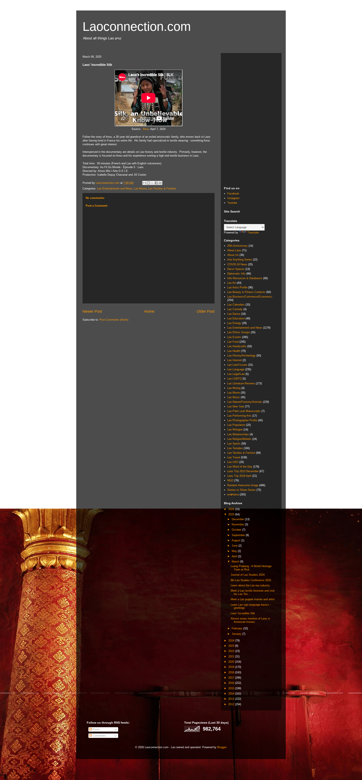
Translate (253, 232)
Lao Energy (234, 323)
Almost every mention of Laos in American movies (250, 620)
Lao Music (233, 397)
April (235, 556)
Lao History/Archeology (241, 355)
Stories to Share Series (241, 489)
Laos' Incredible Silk (243, 613)
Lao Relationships (238, 434)
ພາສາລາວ (233, 494)
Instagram (233, 198)
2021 (231, 656)
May (235, 551)
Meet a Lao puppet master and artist (253, 599)
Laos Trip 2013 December (243, 471)
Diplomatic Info (236, 273)
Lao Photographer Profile (242, 420)
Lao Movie (140, 188)
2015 (231, 688)
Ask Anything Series (239, 259)
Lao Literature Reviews (241, 383)
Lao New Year (235, 406)
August (236, 540)
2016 (231, 682)
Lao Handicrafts (236, 346)
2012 (231, 704)
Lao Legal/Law (236, 374)
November (238, 524)
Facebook (233, 193)
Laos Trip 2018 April (239, 475)
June (235, 545)
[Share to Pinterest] (160, 183)
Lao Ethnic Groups (238, 332)
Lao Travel (233, 457)
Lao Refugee (235, 429)
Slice (146, 129)
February (237, 628)
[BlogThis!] (148, 183)
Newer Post (92, 311)
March (236, 561)
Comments (99, 735)
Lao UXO (232, 462)
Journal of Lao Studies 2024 (248, 574)
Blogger (221, 747)
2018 (231, 672)
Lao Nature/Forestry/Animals (244, 401)
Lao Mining (233, 388)
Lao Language (235, 369)
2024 (231, 640)
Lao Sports (233, 443)
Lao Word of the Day (239, 466)
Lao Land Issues (237, 364)
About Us (233, 255)
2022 (231, 651)
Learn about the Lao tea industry (250, 585)
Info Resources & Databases (244, 278)
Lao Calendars (236, 304)
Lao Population (236, 424)
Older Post (206, 311)
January (237, 633)
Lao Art (231, 282)
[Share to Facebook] (156, 183)
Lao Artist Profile (237, 287)
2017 (231, 677)
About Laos (234, 250)
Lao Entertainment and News (114, 188)
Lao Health (233, 350)
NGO (230, 480)
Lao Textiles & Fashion (162, 188)
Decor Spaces (235, 269)
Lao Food (233, 341)
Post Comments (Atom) (114, 319)
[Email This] (144, 183)
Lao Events (234, 337)
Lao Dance (233, 313)
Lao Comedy (235, 309)
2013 (231, 698)
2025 (231, 514)
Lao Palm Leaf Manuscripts (244, 411)
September (239, 535)
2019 (231, 667)
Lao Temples (235, 448)
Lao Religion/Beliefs (239, 439)
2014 (231, 693)
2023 (231, 645)
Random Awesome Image (242, 485)
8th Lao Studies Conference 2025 (251, 580)
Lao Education (236, 318)
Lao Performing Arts (239, 415)
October (237, 529)
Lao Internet (234, 360)
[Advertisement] (251, 119)
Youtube (232, 202)
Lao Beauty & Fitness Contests (246, 292)
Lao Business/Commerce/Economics (249, 296)
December (238, 519)
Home (149, 311)
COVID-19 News (237, 264)
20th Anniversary (237, 245)
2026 (231, 509)
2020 (231, 661)
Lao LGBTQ (234, 378)
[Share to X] (152, 183)
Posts (96, 729)
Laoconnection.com (137, 26)
